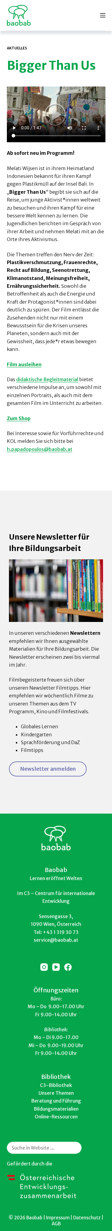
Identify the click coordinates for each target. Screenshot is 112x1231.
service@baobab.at (56, 940)
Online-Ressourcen (56, 1117)
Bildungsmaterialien (56, 1109)
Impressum (58, 1218)
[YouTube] (56, 967)
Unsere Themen (56, 1093)
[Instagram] (44, 967)
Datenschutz (87, 1218)
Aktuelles (17, 48)
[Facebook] (68, 967)
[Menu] (102, 15)
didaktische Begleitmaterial (47, 379)
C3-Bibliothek (56, 1085)
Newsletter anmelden (48, 768)
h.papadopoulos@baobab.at (39, 449)
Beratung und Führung (56, 1101)
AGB (56, 1224)
